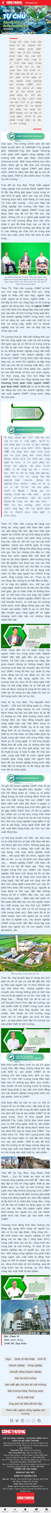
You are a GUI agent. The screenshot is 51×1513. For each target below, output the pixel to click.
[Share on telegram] (39, 1420)
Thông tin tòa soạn (25, 1469)
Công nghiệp (35, 1365)
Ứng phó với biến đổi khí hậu (25, 1403)
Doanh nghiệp (17, 1365)
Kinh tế (42, 1359)
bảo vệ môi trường (25, 1378)
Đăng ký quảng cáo (25, 1476)
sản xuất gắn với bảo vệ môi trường (25, 1384)
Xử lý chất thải (25, 1397)
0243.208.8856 (30, 1484)
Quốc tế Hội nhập (25, 1359)
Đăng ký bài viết (25, 1472)
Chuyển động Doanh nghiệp (25, 1371)
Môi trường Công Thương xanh (25, 1391)
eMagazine (31, 2)
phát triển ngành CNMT (23, 210)
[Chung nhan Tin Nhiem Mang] (25, 1498)
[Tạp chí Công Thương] (14, 2)
